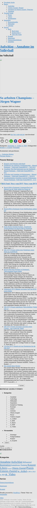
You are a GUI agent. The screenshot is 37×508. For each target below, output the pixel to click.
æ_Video (13, 427)
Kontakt (10, 36)
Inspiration (7, 20)
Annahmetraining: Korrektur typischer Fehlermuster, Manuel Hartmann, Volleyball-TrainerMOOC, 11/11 (20, 179)
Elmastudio (3, 494)
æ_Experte (8, 147)
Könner (2, 147)
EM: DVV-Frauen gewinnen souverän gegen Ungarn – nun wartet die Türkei (18, 327)
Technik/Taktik (8, 13)
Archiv (2, 446)
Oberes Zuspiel (15, 413)
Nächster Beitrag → (6, 156)
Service (6, 27)
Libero (10, 17)
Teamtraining (12, 18)
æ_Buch (12, 423)
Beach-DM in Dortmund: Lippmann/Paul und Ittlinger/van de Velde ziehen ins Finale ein (18, 188)
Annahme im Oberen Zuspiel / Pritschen (20, 9)
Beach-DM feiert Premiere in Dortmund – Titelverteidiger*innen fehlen (17, 270)
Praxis (10, 15)
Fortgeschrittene (15, 437)
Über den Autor (17, 34)
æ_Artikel (18, 146)
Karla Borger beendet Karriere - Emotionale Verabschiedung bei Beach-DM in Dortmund (18, 227)
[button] (2, 141)
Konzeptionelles (13, 22)
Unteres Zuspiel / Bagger (15, 8)
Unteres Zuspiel (15, 417)
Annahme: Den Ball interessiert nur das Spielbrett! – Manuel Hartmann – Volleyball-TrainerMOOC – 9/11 (20, 170)
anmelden (11, 42)
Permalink (16, 147)
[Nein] (32, 507)
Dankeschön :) (16, 33)
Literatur (10, 25)
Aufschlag (13, 399)
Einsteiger (13, 435)
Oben (1, 498)
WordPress (16, 493)
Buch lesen (15, 31)
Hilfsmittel (11, 24)
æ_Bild (12, 421)
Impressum (11, 38)
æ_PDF (24, 146)
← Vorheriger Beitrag (7, 154)
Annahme (11, 11)
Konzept (13, 407)
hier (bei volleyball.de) (18, 134)
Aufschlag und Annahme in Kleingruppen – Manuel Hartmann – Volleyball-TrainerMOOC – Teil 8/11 (20, 175)
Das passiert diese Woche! (12, 366)
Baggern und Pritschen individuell (14, 164)
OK (16, 507)
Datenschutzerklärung (15, 40)
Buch (9, 29)
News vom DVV (30, 184)
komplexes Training (16, 405)
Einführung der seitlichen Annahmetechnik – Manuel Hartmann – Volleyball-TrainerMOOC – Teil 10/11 (20, 166)
